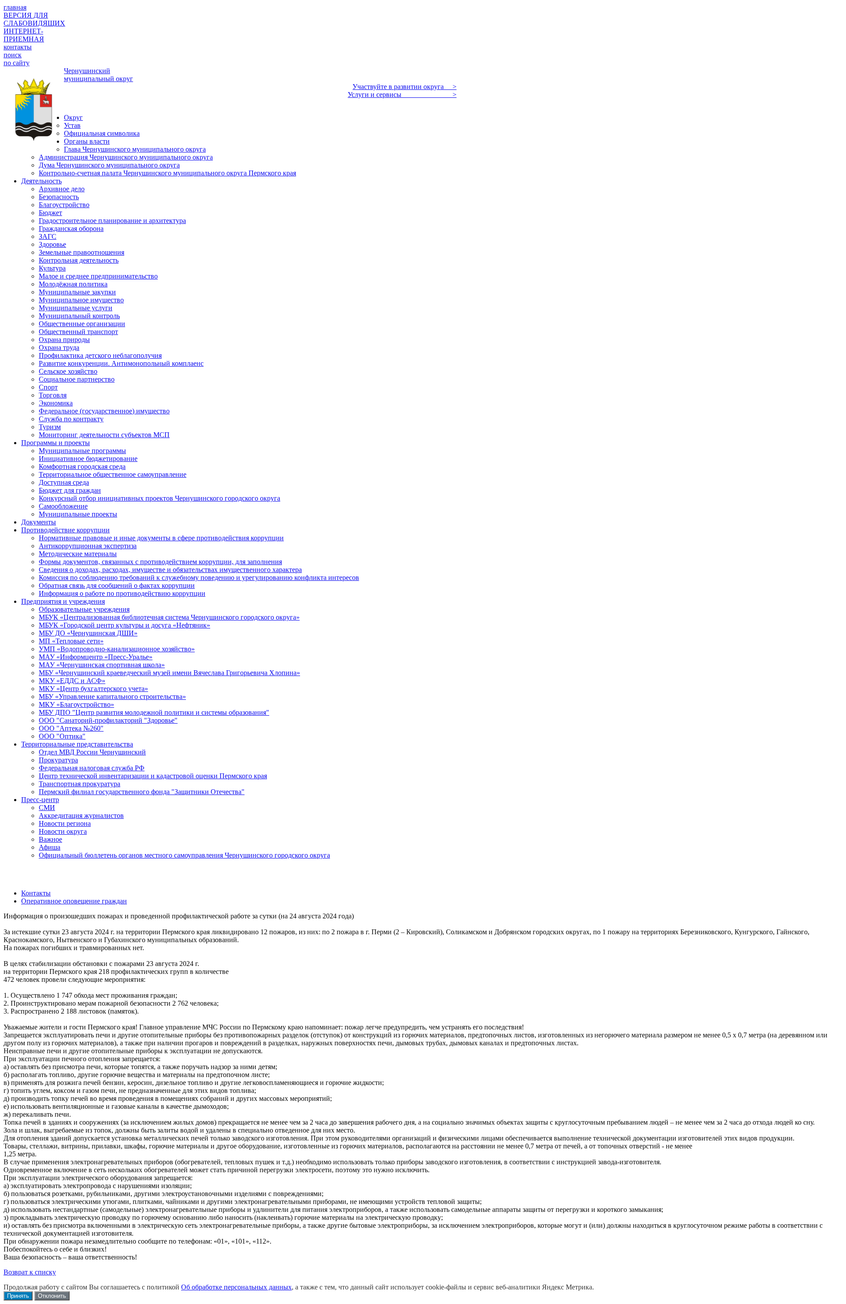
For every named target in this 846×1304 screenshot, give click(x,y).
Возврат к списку (30, 1272)
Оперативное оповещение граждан (74, 901)
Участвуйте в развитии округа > (404, 86)
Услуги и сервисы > (402, 94)
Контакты (36, 893)
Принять (18, 1296)
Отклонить (52, 1296)
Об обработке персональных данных (236, 1287)
